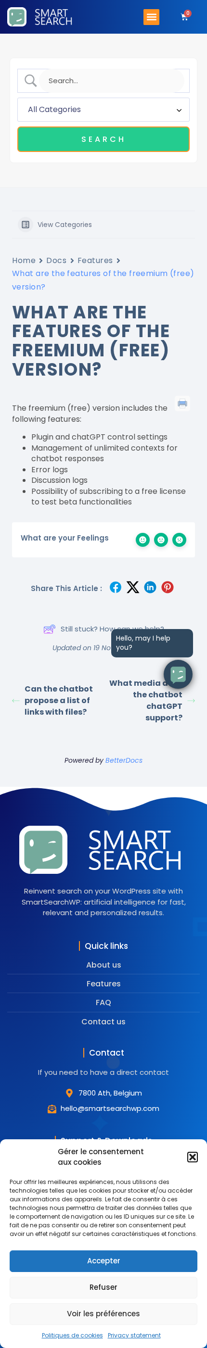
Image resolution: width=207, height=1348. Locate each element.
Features (95, 260)
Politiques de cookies (72, 1335)
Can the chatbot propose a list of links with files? (59, 700)
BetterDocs (123, 760)
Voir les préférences (103, 1314)
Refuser (103, 1287)
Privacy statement (134, 1335)
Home (24, 260)
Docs (56, 260)
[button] (192, 1157)
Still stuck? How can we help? (112, 629)
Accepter (103, 1261)
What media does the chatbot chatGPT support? (145, 700)
